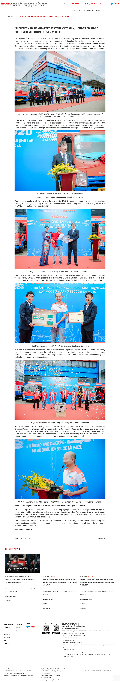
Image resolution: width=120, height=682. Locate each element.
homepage (10, 16)
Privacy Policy (7, 668)
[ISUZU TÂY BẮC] (6, 3)
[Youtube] (118, 3)
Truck (17, 631)
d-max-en (45, 603)
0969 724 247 (70, 640)
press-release (46, 599)
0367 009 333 (73, 638)
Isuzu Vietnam (8, 624)
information (8, 596)
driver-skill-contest (17, 576)
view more (8, 600)
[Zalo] (112, 3)
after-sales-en (27, 576)
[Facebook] (115, 3)
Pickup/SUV (18, 627)
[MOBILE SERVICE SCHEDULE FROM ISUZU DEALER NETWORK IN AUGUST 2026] (22, 563)
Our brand (19, 624)
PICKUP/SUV (52, 576)
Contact (98, 10)
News (73, 10)
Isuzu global (7, 637)
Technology (7, 634)
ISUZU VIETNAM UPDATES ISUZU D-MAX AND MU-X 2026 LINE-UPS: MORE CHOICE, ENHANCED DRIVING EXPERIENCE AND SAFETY (60, 582)
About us (7, 628)
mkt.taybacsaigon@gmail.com (75, 635)
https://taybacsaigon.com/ (76, 633)
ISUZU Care (90, 10)
